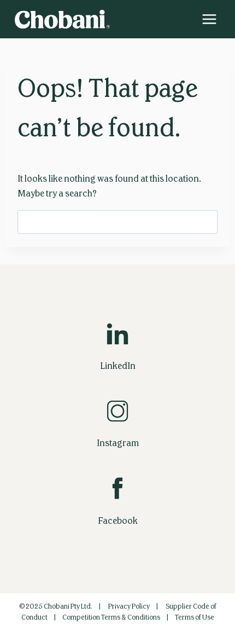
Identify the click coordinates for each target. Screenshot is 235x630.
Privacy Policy (129, 606)
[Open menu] (209, 19)
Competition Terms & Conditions (111, 617)
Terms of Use (194, 617)
